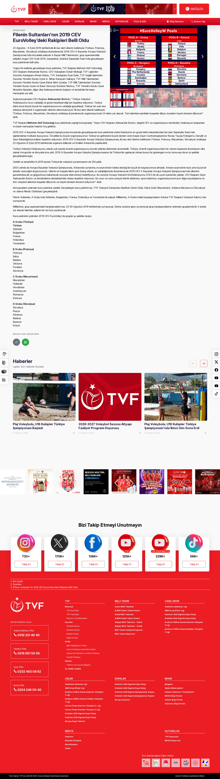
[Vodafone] (179, 482)
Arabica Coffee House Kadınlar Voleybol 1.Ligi (184, 623)
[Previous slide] (115, 56)
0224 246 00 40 (29, 689)
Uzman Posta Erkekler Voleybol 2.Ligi (82, 709)
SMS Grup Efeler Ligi (174, 610)
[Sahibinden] (207, 482)
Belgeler (169, 684)
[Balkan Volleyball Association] (185, 763)
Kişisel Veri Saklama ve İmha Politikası (83, 653)
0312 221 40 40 (29, 635)
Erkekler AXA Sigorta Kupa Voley (180, 618)
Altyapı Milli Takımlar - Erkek (128, 626)
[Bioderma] (96, 482)
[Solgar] (12, 482)
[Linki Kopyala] (16, 342)
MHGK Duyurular (173, 740)
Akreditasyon (71, 744)
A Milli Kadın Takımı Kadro (127, 610)
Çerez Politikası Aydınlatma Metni (81, 649)
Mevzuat (69, 607)
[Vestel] (40, 482)
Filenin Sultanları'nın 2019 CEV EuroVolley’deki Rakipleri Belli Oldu (46, 587)
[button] (175, 9)
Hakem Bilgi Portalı (174, 700)
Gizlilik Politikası (73, 657)
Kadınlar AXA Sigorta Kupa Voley (180, 614)
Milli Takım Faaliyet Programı (129, 630)
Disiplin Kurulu (72, 634)
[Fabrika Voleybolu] (146, 763)
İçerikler (18, 584)
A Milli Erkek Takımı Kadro (127, 618)
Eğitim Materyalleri (174, 688)
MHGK (93, 21)
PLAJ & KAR (140, 21)
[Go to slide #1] (122, 98)
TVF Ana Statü (72, 610)
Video (67, 748)
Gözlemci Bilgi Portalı (175, 704)
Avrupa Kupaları (122, 700)
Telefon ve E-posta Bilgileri (78, 665)
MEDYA (106, 21)
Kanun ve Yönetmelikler (76, 618)
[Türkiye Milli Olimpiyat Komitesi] (166, 763)
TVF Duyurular (172, 737)
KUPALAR (79, 21)
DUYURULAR (121, 21)
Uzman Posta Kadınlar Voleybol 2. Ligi (83, 706)
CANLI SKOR (49, 21)
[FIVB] (176, 763)
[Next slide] (202, 56)
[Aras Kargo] (151, 482)
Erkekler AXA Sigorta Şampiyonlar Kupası (134, 696)
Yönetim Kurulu (72, 626)
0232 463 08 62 (29, 671)
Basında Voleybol (73, 740)
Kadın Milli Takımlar (124, 607)
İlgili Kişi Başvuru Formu (76, 645)
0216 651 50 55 (29, 653)
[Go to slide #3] (171, 98)
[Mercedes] (68, 482)
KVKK (67, 642)
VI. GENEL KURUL (73, 669)
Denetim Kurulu (73, 630)
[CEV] (205, 763)
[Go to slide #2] (146, 98)
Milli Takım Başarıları (125, 634)
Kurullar (69, 622)
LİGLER (65, 21)
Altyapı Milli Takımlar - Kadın (128, 622)
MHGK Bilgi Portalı (173, 696)
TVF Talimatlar (72, 614)
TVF (17, 21)
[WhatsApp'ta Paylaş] (25, 342)
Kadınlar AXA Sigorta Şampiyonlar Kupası (134, 692)
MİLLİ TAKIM (31, 21)
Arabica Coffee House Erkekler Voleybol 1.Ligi (184, 630)
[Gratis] (123, 482)
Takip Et (26, 564)
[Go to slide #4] (195, 98)
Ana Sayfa (18, 581)
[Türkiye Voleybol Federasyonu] (18, 9)
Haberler (69, 737)
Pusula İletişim (44, 776)
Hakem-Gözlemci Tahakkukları (179, 692)
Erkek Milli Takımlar (124, 614)
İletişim (68, 661)
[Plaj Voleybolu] (156, 763)
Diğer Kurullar (72, 638)
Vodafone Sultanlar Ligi (176, 607)
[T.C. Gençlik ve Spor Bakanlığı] (195, 763)
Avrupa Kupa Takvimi (75, 721)
